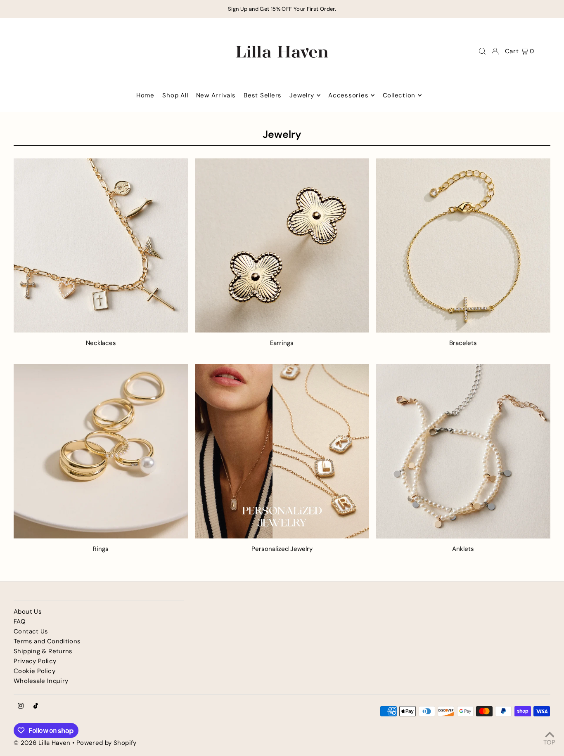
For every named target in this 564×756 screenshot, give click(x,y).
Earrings (282, 343)
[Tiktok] (35, 706)
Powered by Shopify (106, 743)
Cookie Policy (34, 671)
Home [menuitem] (145, 95)
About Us (28, 611)
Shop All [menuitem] (175, 95)
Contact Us (31, 631)
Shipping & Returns (43, 651)
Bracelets (463, 343)
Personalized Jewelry (282, 549)
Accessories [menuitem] (348, 95)
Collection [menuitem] (399, 95)
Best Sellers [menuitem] (263, 95)
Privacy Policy (35, 661)
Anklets (463, 549)
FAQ (20, 621)
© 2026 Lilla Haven (42, 743)
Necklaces (101, 343)
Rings (101, 549)
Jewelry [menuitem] (301, 95)
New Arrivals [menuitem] (216, 95)
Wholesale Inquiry (41, 681)
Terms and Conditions (47, 641)
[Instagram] (21, 706)
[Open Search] (482, 51)
